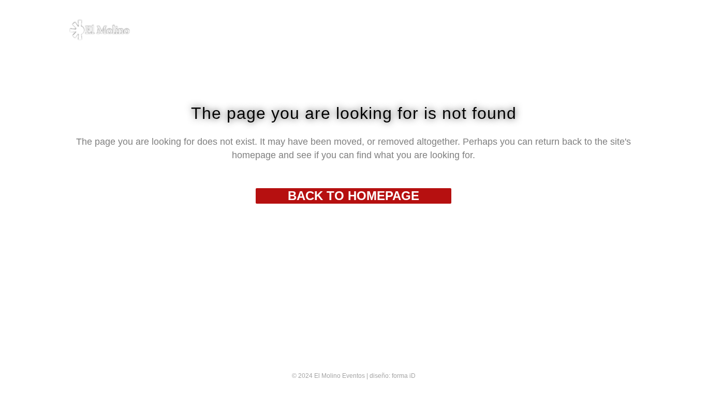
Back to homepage (353, 196)
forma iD (404, 375)
